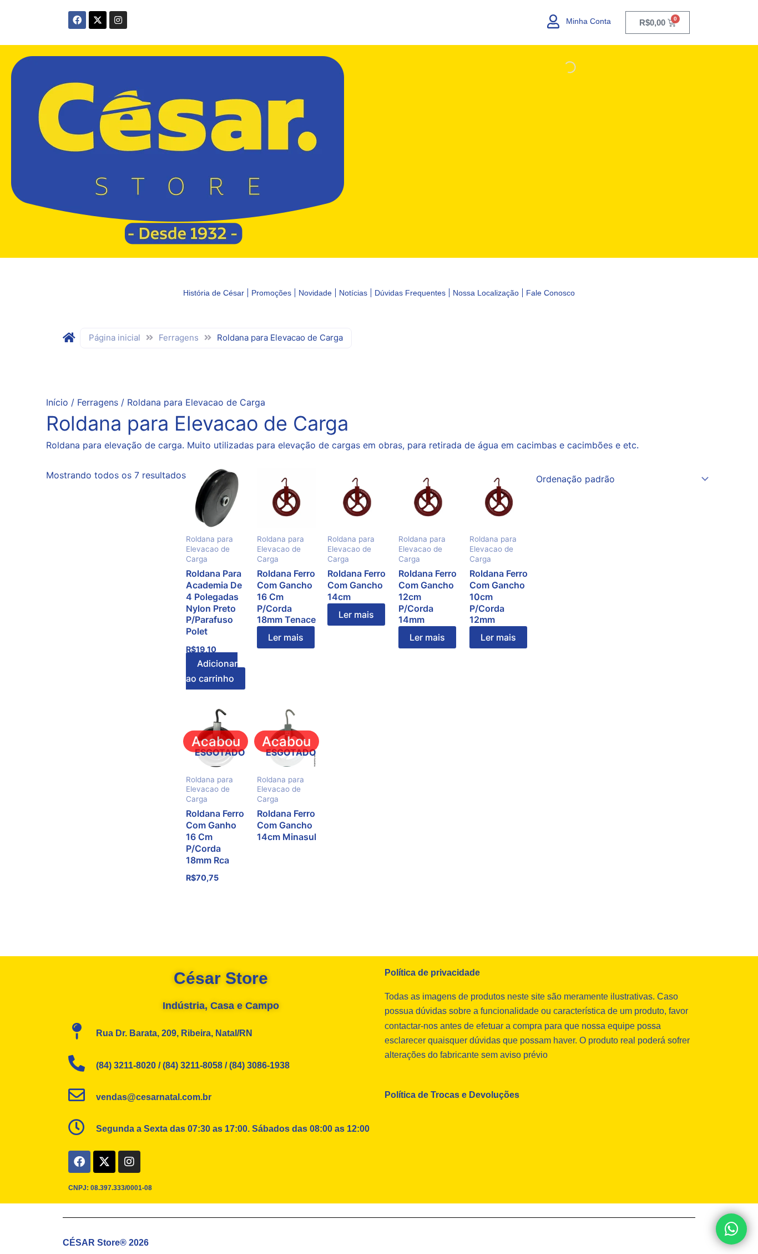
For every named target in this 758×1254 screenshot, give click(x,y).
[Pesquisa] (721, 67)
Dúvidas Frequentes (410, 292)
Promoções (271, 292)
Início (57, 402)
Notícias (353, 292)
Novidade (315, 292)
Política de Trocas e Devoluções (452, 1095)
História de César (213, 292)
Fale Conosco (550, 292)
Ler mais (286, 637)
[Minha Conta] (553, 21)
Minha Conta (588, 21)
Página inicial (114, 337)
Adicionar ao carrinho (211, 670)
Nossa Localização (486, 292)
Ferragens (179, 337)
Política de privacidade (432, 972)
